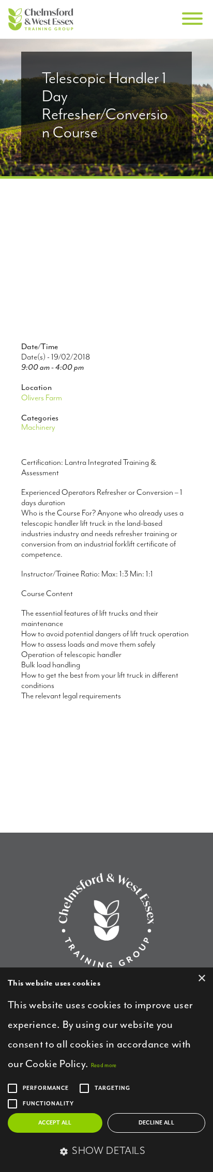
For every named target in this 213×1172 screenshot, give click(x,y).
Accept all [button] (55, 1123)
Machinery (38, 427)
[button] (106, 1152)
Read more (104, 1065)
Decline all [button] (156, 1123)
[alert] (106, 1069)
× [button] (201, 978)
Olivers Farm (41, 398)
